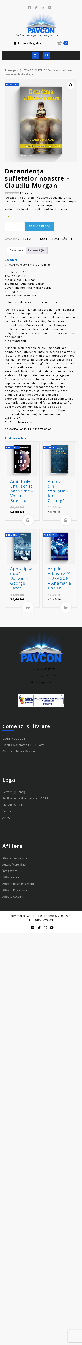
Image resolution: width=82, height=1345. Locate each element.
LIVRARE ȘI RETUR (14, 805)
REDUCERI (43, 239)
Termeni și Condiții (14, 792)
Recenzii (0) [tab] (36, 250)
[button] (70, 85)
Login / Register (29, 43)
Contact (7, 811)
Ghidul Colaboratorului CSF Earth (23, 745)
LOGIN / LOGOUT (13, 738)
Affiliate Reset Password (18, 884)
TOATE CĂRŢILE (34, 70)
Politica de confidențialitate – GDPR (25, 798)
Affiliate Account (12, 896)
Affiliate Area (10, 877)
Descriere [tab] (16, 250)
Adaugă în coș (39, 226)
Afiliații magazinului (14, 858)
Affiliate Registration (15, 890)
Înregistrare (9, 871)
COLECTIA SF (26, 239)
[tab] (35, 55)
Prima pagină (13, 70)
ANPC (6, 817)
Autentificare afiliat (14, 864)
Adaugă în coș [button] (28, 520)
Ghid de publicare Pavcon (18, 751)
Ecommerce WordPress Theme (31, 916)
